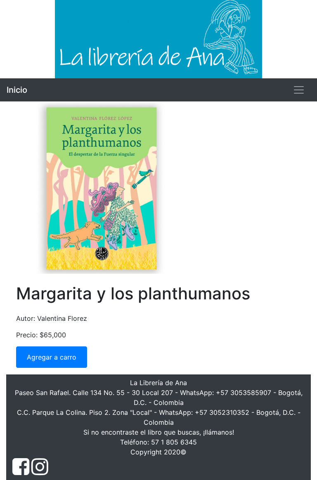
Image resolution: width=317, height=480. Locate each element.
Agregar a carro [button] (51, 357)
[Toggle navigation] (298, 90)
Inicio (17, 90)
